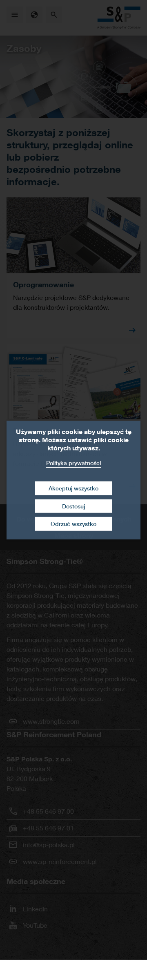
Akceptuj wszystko (73, 488)
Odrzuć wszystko (73, 523)
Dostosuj (73, 506)
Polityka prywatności (73, 462)
